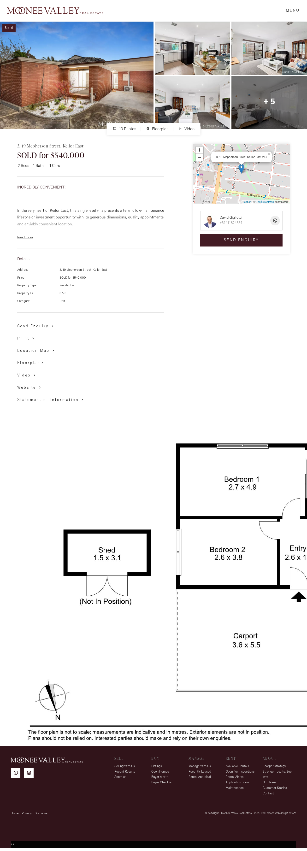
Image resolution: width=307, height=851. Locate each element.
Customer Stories (275, 788)
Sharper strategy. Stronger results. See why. (277, 772)
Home (15, 813)
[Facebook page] (17, 773)
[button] (26, 338)
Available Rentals (237, 766)
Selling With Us (124, 766)
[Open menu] (293, 10)
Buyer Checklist (162, 782)
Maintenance (235, 788)
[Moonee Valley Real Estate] (55, 10)
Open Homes (160, 771)
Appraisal (120, 777)
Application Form (237, 782)
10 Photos (127, 129)
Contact (268, 793)
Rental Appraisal (200, 777)
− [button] (199, 157)
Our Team (269, 782)
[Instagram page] (30, 773)
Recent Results (124, 771)
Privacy (27, 813)
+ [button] (199, 150)
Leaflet (247, 202)
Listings (156, 766)
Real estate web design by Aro (278, 813)
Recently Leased (200, 771)
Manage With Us (200, 766)
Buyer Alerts (159, 777)
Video (189, 129)
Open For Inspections (240, 771)
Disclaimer (42, 813)
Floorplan (160, 129)
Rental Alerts (234, 777)
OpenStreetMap (264, 202)
